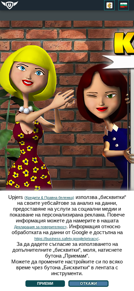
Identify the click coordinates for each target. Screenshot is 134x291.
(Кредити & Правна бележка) (49, 197)
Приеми (45, 283)
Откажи (88, 283)
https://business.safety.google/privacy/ (66, 239)
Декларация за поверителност (40, 227)
